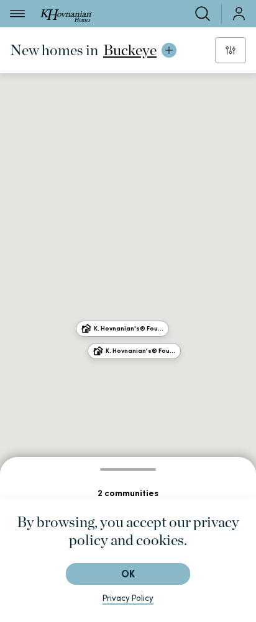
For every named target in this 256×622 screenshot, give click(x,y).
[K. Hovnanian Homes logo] (66, 13)
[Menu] (17, 13)
